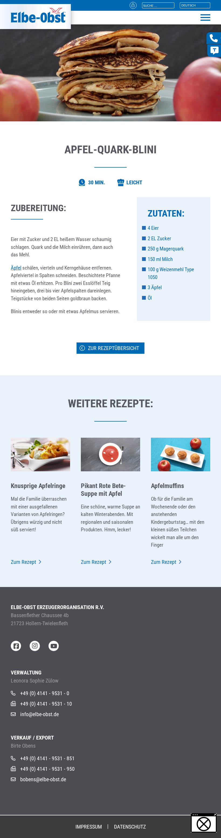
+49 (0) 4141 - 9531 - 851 (47, 758)
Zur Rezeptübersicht (113, 348)
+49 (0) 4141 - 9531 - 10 (46, 704)
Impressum (88, 826)
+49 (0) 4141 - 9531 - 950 (47, 769)
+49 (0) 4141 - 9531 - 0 (44, 693)
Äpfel (16, 268)
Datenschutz (130, 826)
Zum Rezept (23, 562)
